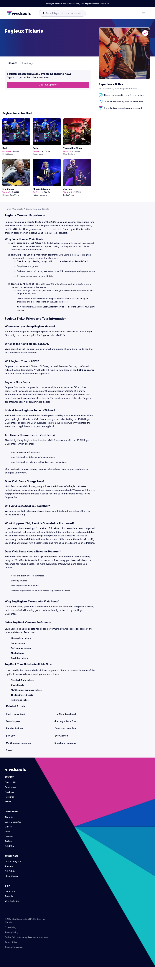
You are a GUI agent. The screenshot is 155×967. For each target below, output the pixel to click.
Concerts (18, 209)
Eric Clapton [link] (61, 735)
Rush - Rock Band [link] (15, 714)
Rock (28, 209)
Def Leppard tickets (21, 648)
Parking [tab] (27, 63)
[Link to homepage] (19, 13)
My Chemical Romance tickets (26, 690)
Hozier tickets (18, 643)
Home (8, 209)
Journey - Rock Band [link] (65, 721)
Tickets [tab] (12, 63)
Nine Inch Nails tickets (22, 680)
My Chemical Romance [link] (18, 743)
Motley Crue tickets (21, 638)
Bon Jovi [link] (10, 735)
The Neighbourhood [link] (65, 714)
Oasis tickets (17, 685)
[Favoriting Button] (145, 33)
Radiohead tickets (20, 700)
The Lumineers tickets (22, 695)
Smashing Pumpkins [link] (65, 743)
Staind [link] (9, 750)
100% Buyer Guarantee (89, 4)
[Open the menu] (143, 13)
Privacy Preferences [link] (14, 947)
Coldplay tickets (19, 658)
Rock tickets (28, 629)
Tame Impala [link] (13, 721)
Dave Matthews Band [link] (65, 728)
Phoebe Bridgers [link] (14, 728)
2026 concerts (85, 370)
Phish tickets (17, 653)
